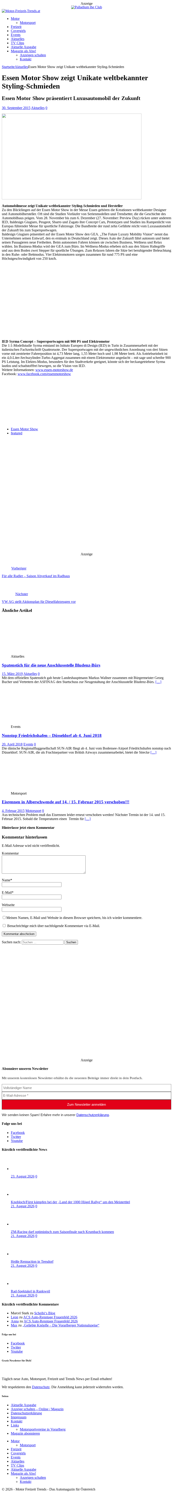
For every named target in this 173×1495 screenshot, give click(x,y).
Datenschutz (41, 401)
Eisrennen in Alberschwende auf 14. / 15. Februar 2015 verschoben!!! (65, 802)
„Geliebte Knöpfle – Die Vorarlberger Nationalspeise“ (61, 1325)
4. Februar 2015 (13, 811)
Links (15, 1425)
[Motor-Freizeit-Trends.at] (21, 11)
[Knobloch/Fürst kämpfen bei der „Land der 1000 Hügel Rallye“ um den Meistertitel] (29, 1194)
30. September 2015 (16, 108)
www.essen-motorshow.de (54, 370)
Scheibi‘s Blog (44, 1313)
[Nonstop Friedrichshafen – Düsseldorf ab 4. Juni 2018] (35, 723)
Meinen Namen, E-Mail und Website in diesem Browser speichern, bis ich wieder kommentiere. (74, 918)
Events (15, 35)
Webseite (8, 905)
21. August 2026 (22, 1206)
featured (16, 433)
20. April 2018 (12, 744)
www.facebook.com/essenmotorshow (44, 374)
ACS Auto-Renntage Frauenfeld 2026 (50, 1317)
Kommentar (10, 853)
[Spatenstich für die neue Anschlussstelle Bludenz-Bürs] (35, 652)
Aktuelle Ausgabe (23, 47)
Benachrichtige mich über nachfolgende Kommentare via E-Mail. (53, 926)
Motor (15, 19)
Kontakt (25, 59)
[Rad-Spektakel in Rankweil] (29, 1283)
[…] (158, 682)
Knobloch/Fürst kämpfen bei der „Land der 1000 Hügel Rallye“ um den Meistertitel (70, 1202)
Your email (9, 416)
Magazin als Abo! (23, 51)
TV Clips (17, 43)
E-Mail (7, 892)
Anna (15, 1321)
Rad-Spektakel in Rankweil (30, 1291)
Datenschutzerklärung (92, 1115)
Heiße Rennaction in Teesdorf (32, 1261)
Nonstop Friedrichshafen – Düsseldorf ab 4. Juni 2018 (52, 735)
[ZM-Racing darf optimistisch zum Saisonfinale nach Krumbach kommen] (29, 1224)
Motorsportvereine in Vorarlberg (43, 1429)
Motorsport (28, 23)
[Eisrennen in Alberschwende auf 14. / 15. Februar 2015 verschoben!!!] (35, 789)
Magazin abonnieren (25, 1433)
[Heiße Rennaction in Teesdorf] (29, 1254)
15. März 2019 (12, 674)
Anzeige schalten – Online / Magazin (37, 1409)
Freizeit (16, 27)
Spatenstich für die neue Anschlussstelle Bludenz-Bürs (51, 665)
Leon (14, 1317)
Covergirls (18, 31)
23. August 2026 (22, 1176)
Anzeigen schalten (33, 55)
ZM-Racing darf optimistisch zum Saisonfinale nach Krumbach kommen (62, 1232)
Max (14, 1325)
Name (6, 880)
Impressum (18, 1417)
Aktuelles (17, 39)
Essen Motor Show (24, 429)
